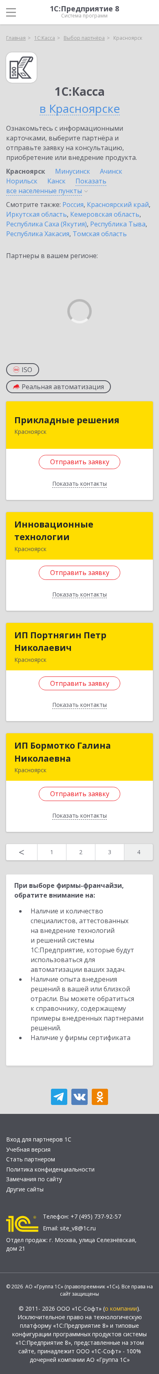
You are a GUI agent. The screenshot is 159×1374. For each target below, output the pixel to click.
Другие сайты (25, 1189)
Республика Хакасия (37, 233)
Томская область (100, 233)
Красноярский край (118, 204)
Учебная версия (28, 1149)
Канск (56, 181)
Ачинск (111, 171)
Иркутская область (36, 214)
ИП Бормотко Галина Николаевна (62, 752)
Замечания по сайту (34, 1179)
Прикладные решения (66, 420)
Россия (73, 204)
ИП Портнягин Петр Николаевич (60, 641)
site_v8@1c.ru (78, 1228)
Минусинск (72, 171)
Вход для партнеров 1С (38, 1139)
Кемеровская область (104, 214)
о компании (121, 1308)
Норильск (22, 181)
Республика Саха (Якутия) (46, 224)
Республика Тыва (118, 224)
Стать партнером (30, 1159)
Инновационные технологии (53, 531)
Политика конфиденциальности (50, 1169)
